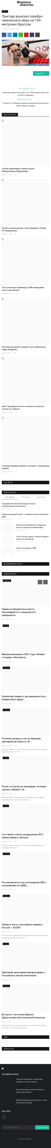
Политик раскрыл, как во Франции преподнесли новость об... (21, 740)
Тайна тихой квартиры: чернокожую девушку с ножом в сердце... (29, 1080)
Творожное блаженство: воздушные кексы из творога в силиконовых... (31, 526)
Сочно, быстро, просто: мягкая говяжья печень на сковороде (32, 538)
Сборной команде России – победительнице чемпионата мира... (25, 515)
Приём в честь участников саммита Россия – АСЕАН (22, 926)
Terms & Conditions (25, 1139)
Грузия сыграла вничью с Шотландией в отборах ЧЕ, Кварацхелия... (24, 229)
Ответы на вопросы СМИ (26, 548)
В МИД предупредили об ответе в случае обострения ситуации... (31, 1101)
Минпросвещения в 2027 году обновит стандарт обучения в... (23, 656)
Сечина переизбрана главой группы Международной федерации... (18, 170)
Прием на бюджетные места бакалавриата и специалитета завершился (19, 612)
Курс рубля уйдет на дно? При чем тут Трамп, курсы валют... (30, 1091)
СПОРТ (5, 11)
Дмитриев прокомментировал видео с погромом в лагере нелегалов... (24, 974)
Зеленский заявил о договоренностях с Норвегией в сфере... (24, 698)
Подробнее (40, 73)
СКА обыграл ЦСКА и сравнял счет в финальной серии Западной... (24, 348)
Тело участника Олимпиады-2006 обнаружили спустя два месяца (23, 288)
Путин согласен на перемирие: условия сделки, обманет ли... (24, 788)
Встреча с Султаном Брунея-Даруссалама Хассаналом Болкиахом (23, 1016)
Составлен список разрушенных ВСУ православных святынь (22, 836)
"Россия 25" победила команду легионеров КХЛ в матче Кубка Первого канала (25, 104)
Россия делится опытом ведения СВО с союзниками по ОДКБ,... (24, 884)
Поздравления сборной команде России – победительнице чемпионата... (19, 505)
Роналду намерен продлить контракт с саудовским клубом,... (25, 467)
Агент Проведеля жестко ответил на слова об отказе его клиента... (23, 407)
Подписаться (42, 1127)
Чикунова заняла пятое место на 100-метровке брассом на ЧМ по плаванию (25, 93)
